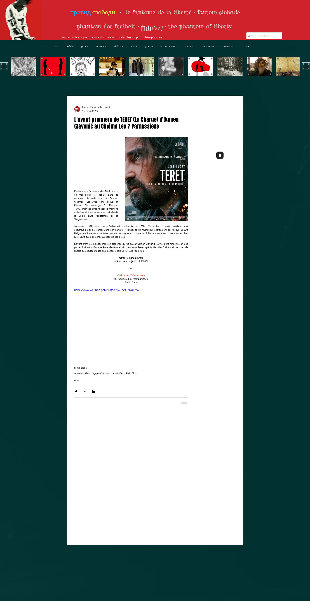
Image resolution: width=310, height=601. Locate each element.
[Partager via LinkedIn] (93, 391)
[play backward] (4, 66)
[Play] (220, 155)
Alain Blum (131, 373)
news (77, 380)
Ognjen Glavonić (100, 373)
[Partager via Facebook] (76, 391)
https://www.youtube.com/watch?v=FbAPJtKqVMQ (106, 290)
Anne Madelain (82, 373)
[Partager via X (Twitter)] (84, 391)
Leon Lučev (118, 373)
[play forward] (306, 66)
